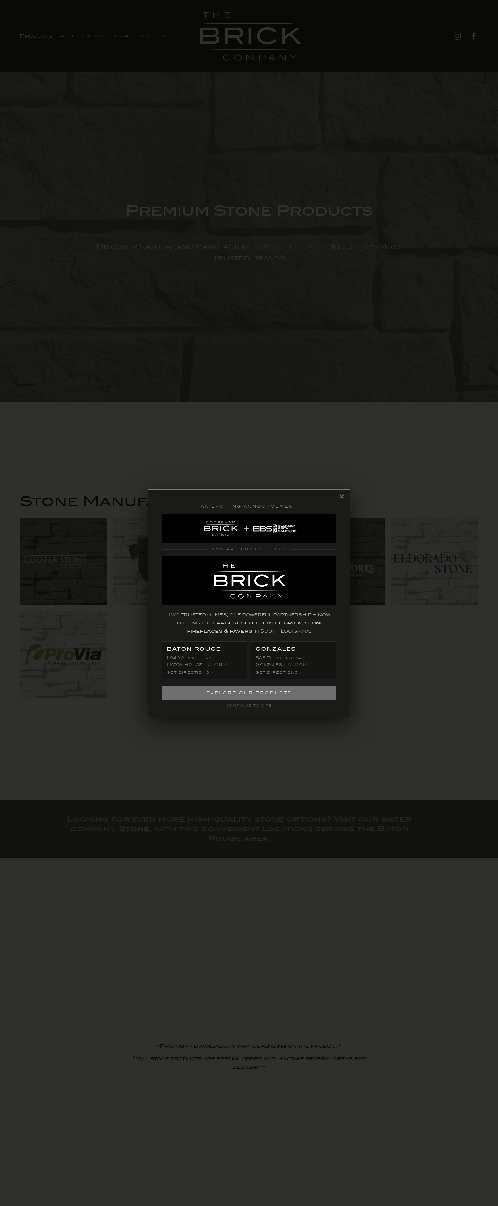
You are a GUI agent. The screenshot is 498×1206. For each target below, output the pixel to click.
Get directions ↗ (190, 673)
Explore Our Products (249, 693)
